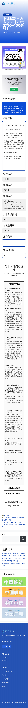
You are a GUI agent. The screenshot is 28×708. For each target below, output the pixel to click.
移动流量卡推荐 (6, 520)
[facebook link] (10, 646)
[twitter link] (6, 646)
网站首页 (4, 657)
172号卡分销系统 (7, 671)
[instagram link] (3, 646)
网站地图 (4, 660)
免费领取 (14, 89)
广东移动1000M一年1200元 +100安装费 (14, 553)
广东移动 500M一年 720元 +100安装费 (13, 556)
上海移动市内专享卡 (10, 517)
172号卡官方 (9, 32)
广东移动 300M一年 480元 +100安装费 (13, 558)
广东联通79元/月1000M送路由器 (11, 561)
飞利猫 (4, 675)
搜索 (3, 535)
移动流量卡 (7, 515)
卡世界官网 (5, 679)
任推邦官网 (5, 682)
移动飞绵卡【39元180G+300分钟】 (14, 522)
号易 (3, 686)
